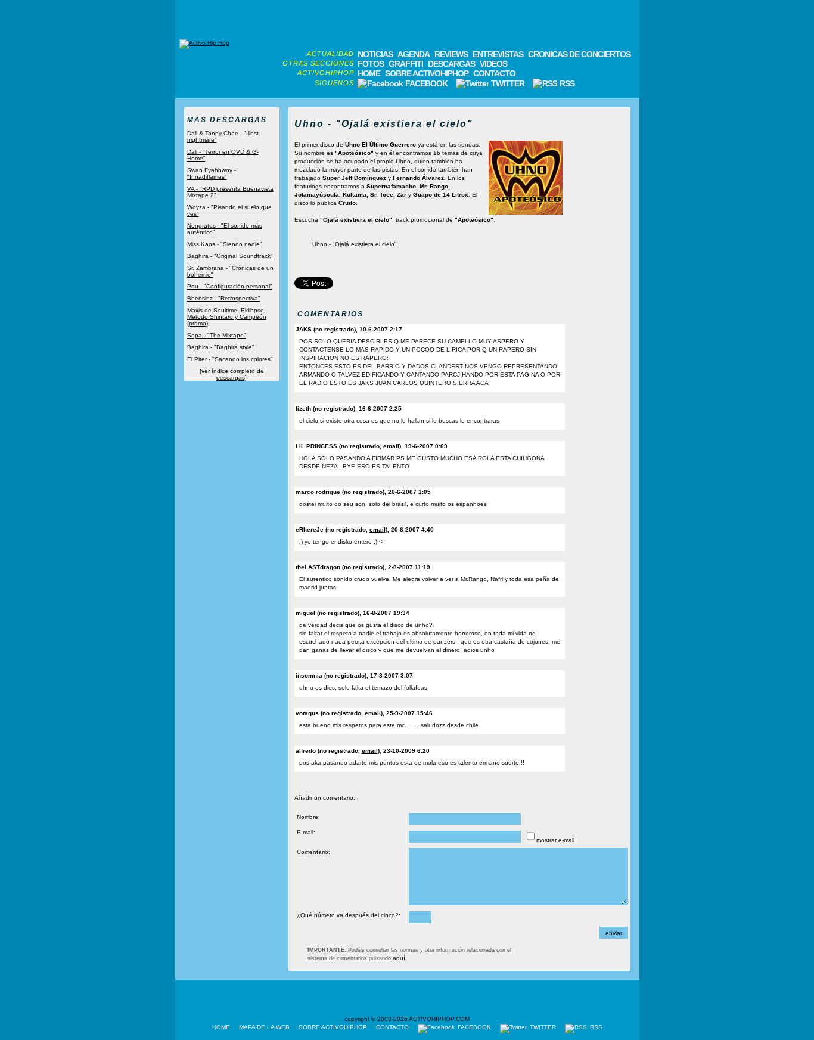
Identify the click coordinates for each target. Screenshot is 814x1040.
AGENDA (413, 54)
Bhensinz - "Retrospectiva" (223, 298)
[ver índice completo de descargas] (232, 374)
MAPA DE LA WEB (264, 1027)
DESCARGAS (451, 64)
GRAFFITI (406, 64)
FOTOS (371, 64)
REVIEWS (451, 54)
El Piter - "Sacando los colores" (230, 359)
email (391, 446)
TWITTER (507, 83)
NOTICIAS (375, 54)
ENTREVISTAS (498, 54)
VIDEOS (493, 64)
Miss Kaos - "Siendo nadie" (224, 244)
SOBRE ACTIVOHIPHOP (426, 73)
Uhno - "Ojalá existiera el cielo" (354, 244)
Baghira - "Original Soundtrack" (230, 256)
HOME (369, 73)
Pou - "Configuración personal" (229, 286)
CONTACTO (494, 73)
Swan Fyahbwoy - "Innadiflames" (211, 173)
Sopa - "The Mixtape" (216, 335)
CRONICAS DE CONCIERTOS (579, 54)
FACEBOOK (426, 83)
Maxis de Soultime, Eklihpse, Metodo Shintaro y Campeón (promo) (226, 317)
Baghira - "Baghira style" (220, 347)
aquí (399, 958)
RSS (566, 83)
